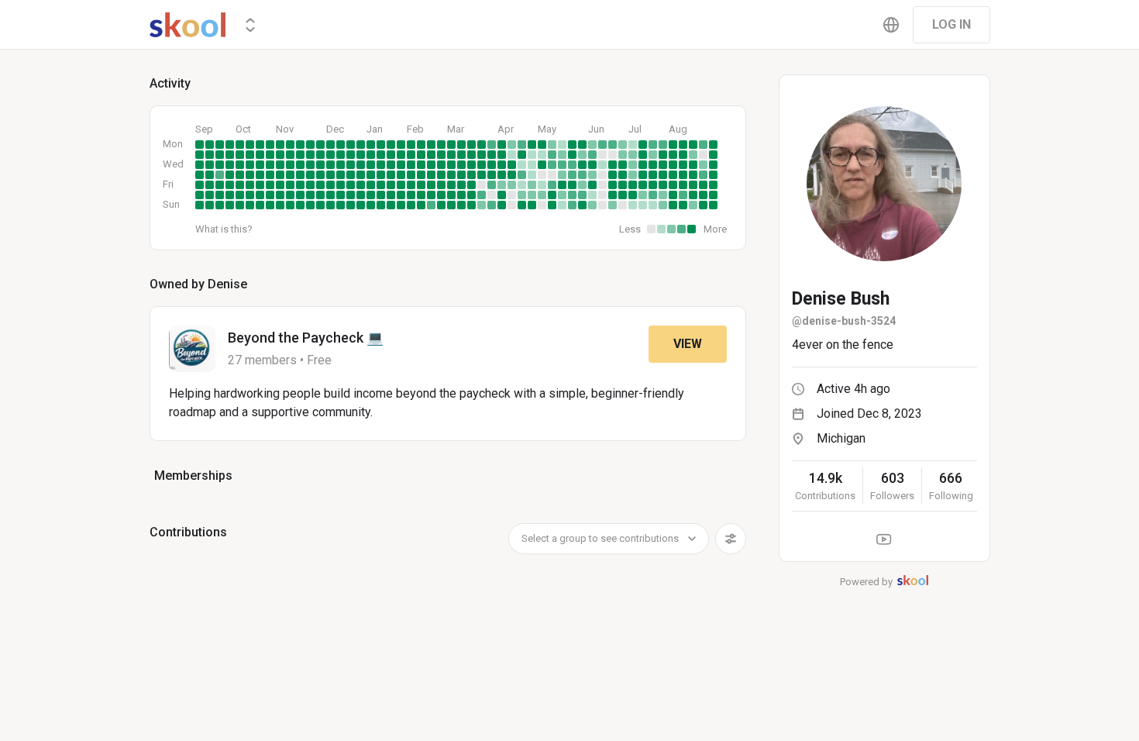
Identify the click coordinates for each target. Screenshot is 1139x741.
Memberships (193, 475)
